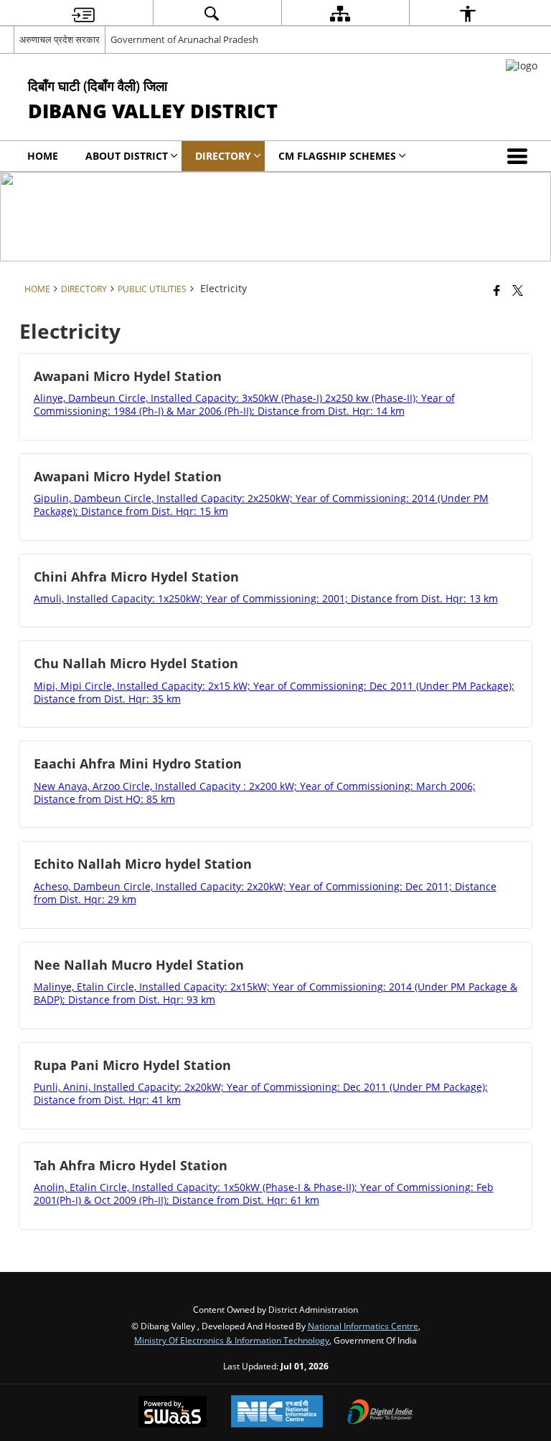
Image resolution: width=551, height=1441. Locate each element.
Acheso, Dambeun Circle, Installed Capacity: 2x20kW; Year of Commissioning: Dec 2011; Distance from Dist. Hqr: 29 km (265, 892)
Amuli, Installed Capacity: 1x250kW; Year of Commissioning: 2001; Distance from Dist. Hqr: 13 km (266, 598)
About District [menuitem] (126, 156)
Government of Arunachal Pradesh (184, 39)
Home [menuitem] (42, 156)
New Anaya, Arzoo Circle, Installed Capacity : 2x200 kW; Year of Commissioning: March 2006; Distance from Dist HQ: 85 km (255, 792)
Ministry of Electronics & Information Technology (231, 1340)
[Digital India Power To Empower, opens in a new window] (380, 1413)
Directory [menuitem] (223, 156)
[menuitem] (83, 13)
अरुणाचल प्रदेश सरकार (59, 39)
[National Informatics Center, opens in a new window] (277, 1412)
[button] (520, 156)
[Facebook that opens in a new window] (497, 290)
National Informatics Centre (363, 1325)
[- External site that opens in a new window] (521, 65)
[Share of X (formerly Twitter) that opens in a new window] (518, 290)
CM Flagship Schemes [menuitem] (337, 156)
